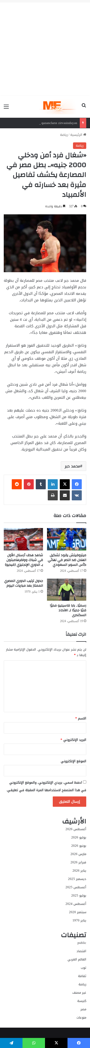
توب (83, 967)
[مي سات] (58, 106)
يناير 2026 (79, 870)
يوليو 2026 (78, 837)
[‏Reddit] (17, 484)
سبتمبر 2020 (77, 912)
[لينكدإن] (53, 484)
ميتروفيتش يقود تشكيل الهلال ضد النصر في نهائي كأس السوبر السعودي (67, 560)
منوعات (81, 1017)
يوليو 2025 (78, 895)
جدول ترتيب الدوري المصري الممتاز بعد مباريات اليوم (23, 583)
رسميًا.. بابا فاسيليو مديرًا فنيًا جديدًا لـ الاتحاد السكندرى (68, 610)
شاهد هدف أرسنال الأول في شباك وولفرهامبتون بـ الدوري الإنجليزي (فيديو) (24, 560)
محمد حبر (72, 466)
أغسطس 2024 (76, 904)
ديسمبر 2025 (77, 879)
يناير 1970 (79, 920)
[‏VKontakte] (77, 495)
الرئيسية (76, 135)
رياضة (64, 135)
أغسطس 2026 (76, 829)
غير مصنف (79, 992)
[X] (65, 484)
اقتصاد (81, 951)
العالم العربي (77, 959)
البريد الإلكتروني (73, 740)
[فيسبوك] (77, 484)
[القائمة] (6, 108)
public (82, 943)
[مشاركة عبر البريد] (65, 495)
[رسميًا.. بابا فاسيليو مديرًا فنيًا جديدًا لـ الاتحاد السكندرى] (66, 590)
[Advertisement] (45, 48)
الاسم (80, 718)
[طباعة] (53, 495)
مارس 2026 (78, 854)
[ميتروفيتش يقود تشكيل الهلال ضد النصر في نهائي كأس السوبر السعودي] (66, 539)
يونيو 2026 (78, 845)
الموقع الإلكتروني (73, 761)
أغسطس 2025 (76, 887)
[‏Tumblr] (41, 484)
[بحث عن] (83, 108)
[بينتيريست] (29, 484)
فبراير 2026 (78, 862)
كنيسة (81, 1001)
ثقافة (82, 976)
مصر (83, 1009)
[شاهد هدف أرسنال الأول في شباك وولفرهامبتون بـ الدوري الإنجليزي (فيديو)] (23, 539)
